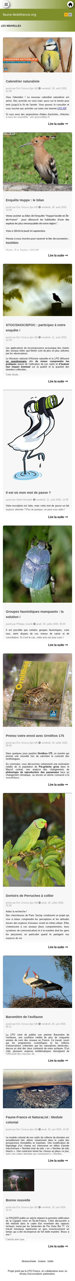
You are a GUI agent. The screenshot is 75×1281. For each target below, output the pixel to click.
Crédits (50, 1261)
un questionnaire (16, 361)
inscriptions (12, 242)
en (70, 15)
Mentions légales (29, 1261)
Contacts (42, 1261)
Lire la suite (56, 123)
